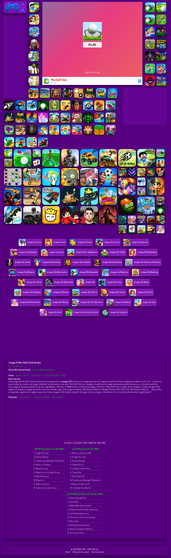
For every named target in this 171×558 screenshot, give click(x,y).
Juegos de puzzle (85, 242)
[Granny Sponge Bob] (34, 73)
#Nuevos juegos (22, 375)
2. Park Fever (73, 502)
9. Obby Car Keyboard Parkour (80, 529)
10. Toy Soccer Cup (76, 533)
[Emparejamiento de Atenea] (34, 24)
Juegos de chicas (56, 252)
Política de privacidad (80, 551)
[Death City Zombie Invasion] (34, 48)
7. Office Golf (73, 521)
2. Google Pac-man (78, 457)
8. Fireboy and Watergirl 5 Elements (85, 480)
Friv (6, 3)
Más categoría (57, 397)
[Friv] (23, 4)
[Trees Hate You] (34, 11)
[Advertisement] (14, 57)
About (67, 551)
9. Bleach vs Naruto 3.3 (80, 484)
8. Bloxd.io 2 (39, 480)
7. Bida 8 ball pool (41, 476)
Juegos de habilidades (28, 252)
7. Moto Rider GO (77, 476)
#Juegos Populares (51, 375)
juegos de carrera (112, 242)
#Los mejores (36, 375)
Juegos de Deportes (140, 242)
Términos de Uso (98, 551)
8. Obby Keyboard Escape (78, 525)
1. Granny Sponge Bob (77, 498)
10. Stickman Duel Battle (80, 488)
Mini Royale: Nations (92, 389)
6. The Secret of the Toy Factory (81, 517)
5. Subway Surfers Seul (80, 468)
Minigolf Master (109, 389)
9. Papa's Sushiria (41, 484)
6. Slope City (75, 472)
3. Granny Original (77, 461)
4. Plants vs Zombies (42, 464)
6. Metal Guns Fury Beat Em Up (47, 472)
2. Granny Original (41, 457)
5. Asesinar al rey (41, 468)
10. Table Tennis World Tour (45, 488)
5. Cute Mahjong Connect (78, 513)
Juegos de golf (25, 397)
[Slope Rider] (34, 36)
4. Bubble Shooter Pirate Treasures (83, 509)
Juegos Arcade (60, 242)
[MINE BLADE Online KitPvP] (34, 60)
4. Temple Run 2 (77, 464)
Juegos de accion (34, 242)
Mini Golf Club (18, 366)
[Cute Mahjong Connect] (34, 85)
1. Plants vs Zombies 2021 (80, 453)
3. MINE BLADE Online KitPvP (79, 505)
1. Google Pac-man (41, 453)
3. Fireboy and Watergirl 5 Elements (49, 461)
